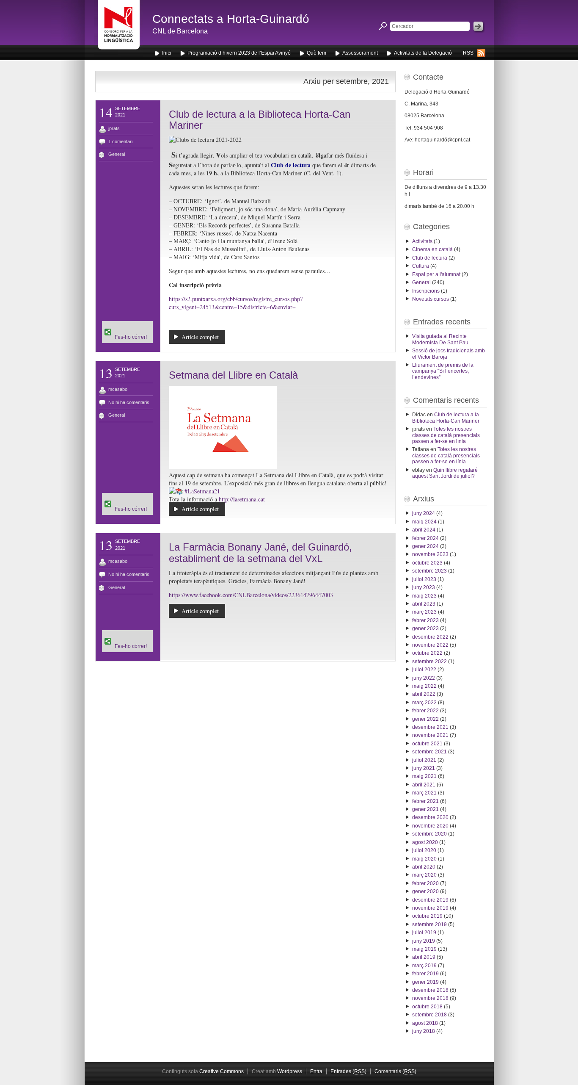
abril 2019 (423, 957)
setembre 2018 (429, 1015)
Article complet (200, 337)
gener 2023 (425, 628)
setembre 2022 (429, 661)
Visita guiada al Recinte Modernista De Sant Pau (440, 339)
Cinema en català (432, 249)
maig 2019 (424, 949)
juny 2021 (423, 768)
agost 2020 (425, 842)
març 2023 (424, 612)
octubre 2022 (427, 653)
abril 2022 (423, 694)
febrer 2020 (425, 883)
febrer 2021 (425, 801)
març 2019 (424, 966)
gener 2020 (425, 891)
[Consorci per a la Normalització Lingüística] (118, 29)
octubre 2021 (427, 744)
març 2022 (424, 703)
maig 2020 (424, 859)
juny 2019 (423, 941)
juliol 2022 (424, 670)
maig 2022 (424, 686)
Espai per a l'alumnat (436, 274)
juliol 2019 (424, 933)
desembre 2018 (430, 990)
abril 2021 (423, 785)
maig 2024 (424, 522)
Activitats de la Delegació (423, 53)
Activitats (422, 241)
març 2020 (424, 875)
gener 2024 (425, 546)
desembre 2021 (430, 727)
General (116, 154)
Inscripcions (426, 291)
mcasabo (117, 389)
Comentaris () (395, 1071)
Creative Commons (221, 1071)
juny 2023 (423, 587)
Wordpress (289, 1071)
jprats (114, 128)
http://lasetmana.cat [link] (242, 499)
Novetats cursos (430, 299)
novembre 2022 (430, 645)
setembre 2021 (429, 752)
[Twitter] (127, 328)
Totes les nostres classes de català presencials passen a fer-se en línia (446, 435)
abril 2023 (423, 604)
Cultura (420, 266)
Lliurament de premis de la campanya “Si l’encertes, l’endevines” (442, 371)
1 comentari (120, 141)
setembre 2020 (429, 834)
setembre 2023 (429, 571)
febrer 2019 (425, 974)
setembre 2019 (429, 924)
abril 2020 (423, 867)
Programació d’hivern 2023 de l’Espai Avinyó (239, 53)
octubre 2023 (427, 563)
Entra (316, 1071)
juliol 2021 (424, 760)
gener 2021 (425, 809)
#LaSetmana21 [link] (202, 491)
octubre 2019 (427, 916)
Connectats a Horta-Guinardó (230, 18)
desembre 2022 (430, 637)
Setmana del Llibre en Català (233, 375)
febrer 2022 (425, 711)
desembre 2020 (430, 817)
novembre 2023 (430, 554)
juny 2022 (423, 678)
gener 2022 (425, 719)
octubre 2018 (427, 1007)
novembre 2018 (430, 998)
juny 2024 (423, 513)
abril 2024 (423, 530)
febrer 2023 (425, 620)
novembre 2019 (430, 908)
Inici (166, 53)
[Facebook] (127, 323)
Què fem (316, 53)
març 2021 (424, 793)
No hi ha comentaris (128, 402)
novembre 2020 (430, 826)
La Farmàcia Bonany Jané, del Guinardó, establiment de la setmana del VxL (260, 552)
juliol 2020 (424, 850)
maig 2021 (424, 776)
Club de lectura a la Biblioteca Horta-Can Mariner (259, 119)
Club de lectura (429, 258)
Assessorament (360, 53)
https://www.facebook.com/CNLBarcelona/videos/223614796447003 (251, 595)
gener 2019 (425, 982)
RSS (468, 53)
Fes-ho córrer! (131, 337)
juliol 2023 (424, 579)
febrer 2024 (425, 538)
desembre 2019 (430, 900)
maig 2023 (424, 596)
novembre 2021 (430, 735)
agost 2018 (425, 1023)
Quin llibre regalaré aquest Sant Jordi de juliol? (445, 473)
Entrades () (348, 1071)
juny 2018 (423, 1031)
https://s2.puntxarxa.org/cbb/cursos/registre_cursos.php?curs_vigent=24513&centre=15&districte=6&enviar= (236, 303)
